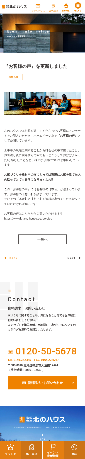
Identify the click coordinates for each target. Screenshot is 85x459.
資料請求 (53, 10)
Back (14, 258)
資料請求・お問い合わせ (45, 382)
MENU (78, 10)
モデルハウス (38, 10)
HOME (66, 10)
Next (71, 258)
